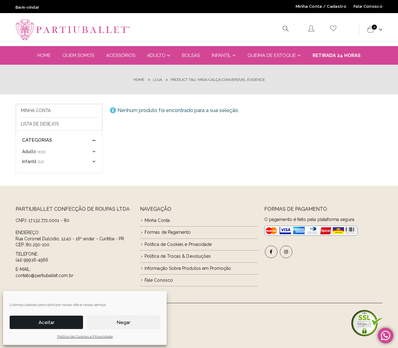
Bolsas (191, 55)
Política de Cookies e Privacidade (85, 336)
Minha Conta (36, 110)
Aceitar (46, 322)
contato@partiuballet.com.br (44, 275)
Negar (123, 322)
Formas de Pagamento (168, 232)
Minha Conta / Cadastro (321, 6)
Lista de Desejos (40, 123)
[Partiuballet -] (73, 29)
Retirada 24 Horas (336, 55)
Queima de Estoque (272, 55)
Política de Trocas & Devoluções (178, 256)
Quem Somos (78, 55)
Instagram (286, 252)
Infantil (221, 55)
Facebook (271, 252)
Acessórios (120, 55)
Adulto (156, 55)
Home (44, 55)
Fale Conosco (368, 6)
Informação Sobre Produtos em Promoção (188, 268)
